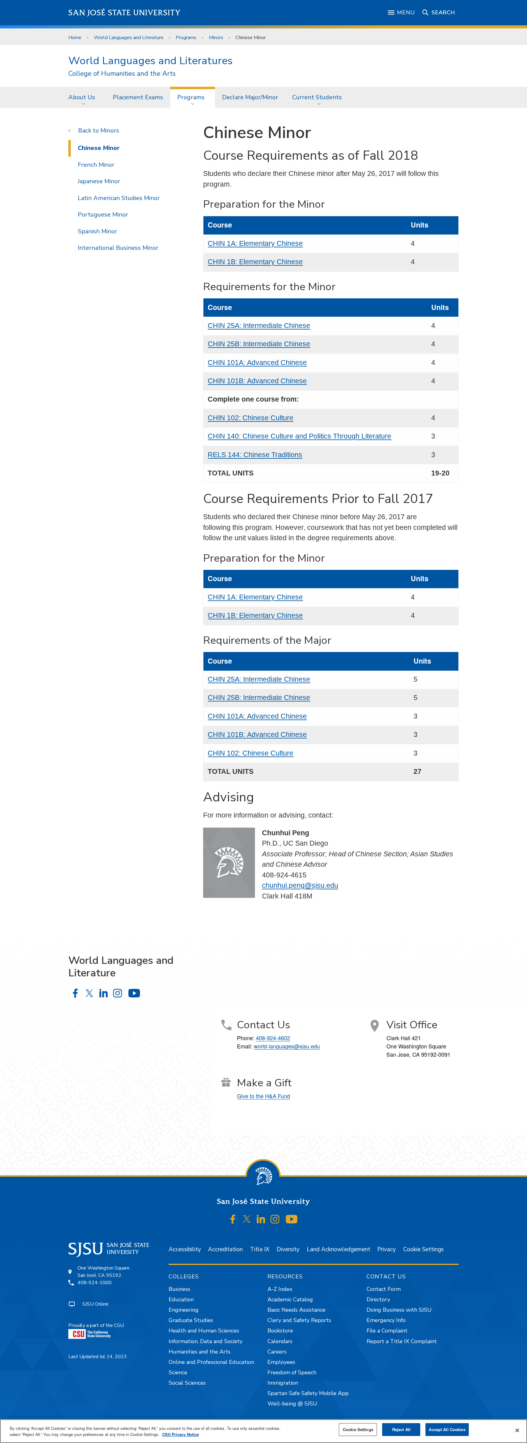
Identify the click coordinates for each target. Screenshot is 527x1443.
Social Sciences (187, 1383)
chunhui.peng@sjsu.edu (300, 885)
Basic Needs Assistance (296, 1310)
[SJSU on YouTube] (291, 1219)
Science (178, 1372)
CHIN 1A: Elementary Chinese (255, 243)
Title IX (259, 1249)
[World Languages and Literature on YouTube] (134, 993)
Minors (216, 37)
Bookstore (280, 1330)
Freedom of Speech (291, 1372)
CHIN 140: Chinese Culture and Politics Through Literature (299, 436)
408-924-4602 (273, 1038)
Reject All (401, 1429)
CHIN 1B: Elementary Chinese (255, 262)
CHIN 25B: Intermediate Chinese (259, 344)
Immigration (282, 1383)
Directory (378, 1299)
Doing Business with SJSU (399, 1310)
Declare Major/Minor (250, 97)
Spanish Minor (97, 231)
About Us (81, 97)
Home (74, 37)
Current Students (317, 97)
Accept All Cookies (447, 1429)
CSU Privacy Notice (180, 1434)
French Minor (96, 165)
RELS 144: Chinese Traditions (255, 455)
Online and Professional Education (211, 1362)
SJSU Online (95, 1304)
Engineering (184, 1310)
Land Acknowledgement (338, 1249)
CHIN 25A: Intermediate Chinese (259, 326)
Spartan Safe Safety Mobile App (308, 1393)
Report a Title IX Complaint (402, 1341)
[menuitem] (83, 97)
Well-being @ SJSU (292, 1403)
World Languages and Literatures (150, 60)
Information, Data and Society (205, 1341)
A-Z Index (279, 1289)
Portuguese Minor (103, 214)
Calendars (279, 1341)
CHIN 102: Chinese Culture (250, 418)
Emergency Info (386, 1320)
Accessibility (185, 1249)
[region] (263, 1431)
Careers (277, 1351)
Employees (281, 1362)
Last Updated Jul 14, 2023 (97, 1356)
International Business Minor (118, 248)
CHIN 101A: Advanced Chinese (257, 362)
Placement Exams (138, 97)
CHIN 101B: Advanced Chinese (257, 381)
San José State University (124, 12)
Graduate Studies (191, 1320)
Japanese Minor (99, 181)
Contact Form (384, 1289)
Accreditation (225, 1249)
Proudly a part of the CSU (96, 1325)
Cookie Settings (423, 1249)
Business (179, 1289)
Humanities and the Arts (200, 1351)
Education (181, 1299)
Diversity (288, 1249)
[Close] (517, 1430)
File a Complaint (387, 1330)
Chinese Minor (99, 148)
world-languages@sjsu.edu (287, 1046)
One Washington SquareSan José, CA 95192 (103, 1272)
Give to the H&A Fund (263, 1096)
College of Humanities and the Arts (122, 73)
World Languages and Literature (128, 37)
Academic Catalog (290, 1299)
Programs (186, 37)
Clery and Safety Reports (299, 1320)
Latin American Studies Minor (119, 198)
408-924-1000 (94, 1282)
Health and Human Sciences (204, 1330)
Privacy (386, 1249)
